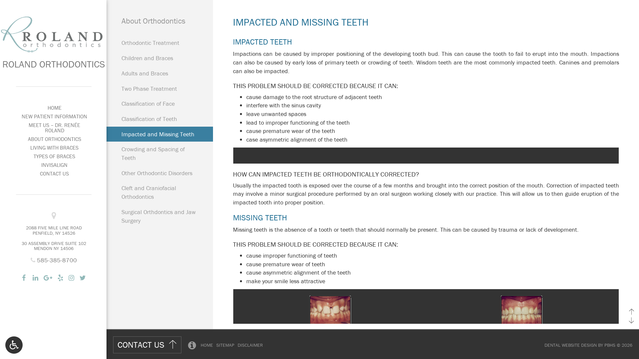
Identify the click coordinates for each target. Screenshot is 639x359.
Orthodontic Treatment (150, 43)
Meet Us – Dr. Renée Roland (54, 128)
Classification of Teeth (149, 119)
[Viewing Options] (14, 345)
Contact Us (54, 173)
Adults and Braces (144, 73)
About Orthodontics (54, 139)
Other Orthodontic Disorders (156, 173)
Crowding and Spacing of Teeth (153, 153)
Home (55, 107)
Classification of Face (148, 103)
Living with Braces (54, 147)
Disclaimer (250, 345)
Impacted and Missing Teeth (157, 134)
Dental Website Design (570, 345)
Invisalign (54, 165)
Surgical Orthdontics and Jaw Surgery (158, 216)
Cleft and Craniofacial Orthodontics (148, 192)
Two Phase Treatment (149, 88)
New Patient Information (54, 116)
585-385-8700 (56, 260)
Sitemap (225, 345)
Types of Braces (54, 156)
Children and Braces (147, 58)
